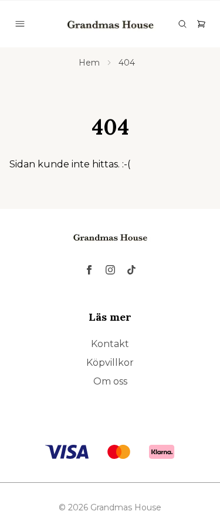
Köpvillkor (110, 362)
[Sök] (182, 24)
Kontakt (110, 343)
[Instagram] (110, 269)
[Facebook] (89, 269)
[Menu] (20, 24)
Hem (89, 62)
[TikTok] (131, 269)
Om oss (110, 381)
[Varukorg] (201, 24)
